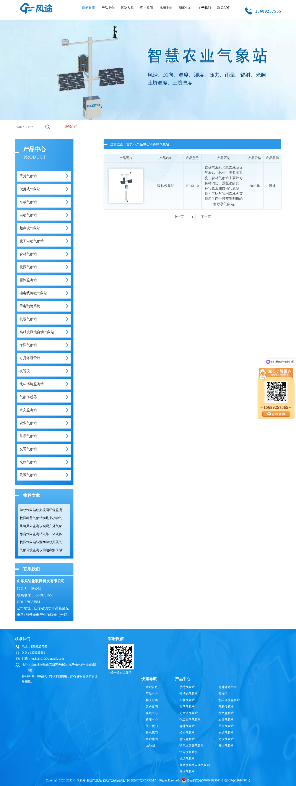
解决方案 (127, 8)
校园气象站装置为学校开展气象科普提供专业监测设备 (44, 542)
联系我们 (223, 8)
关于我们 (204, 8)
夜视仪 (223, 693)
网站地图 (152, 739)
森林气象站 (161, 144)
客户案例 (146, 8)
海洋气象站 (187, 771)
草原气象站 (226, 726)
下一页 (206, 217)
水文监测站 (226, 713)
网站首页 (88, 8)
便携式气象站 (188, 693)
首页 (129, 144)
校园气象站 (187, 732)
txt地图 (150, 745)
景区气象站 (226, 745)
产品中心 (107, 8)
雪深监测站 (187, 739)
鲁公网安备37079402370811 (205, 780)
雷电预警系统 (188, 752)
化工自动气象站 (190, 719)
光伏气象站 (226, 739)
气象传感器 (226, 706)
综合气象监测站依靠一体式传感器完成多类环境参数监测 (44, 534)
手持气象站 (187, 687)
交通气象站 (226, 732)
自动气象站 (187, 706)
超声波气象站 (188, 713)
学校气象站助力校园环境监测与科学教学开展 (44, 510)
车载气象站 (187, 700)
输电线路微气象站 (191, 745)
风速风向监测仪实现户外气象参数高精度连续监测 (44, 526)
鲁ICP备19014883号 (237, 780)
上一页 (179, 217)
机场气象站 (187, 758)
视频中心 (165, 8)
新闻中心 (185, 8)
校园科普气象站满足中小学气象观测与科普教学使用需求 (44, 518)
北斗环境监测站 (229, 700)
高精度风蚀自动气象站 (194, 765)
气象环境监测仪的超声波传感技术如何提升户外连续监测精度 (44, 550)
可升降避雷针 (227, 687)
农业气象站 (226, 719)
